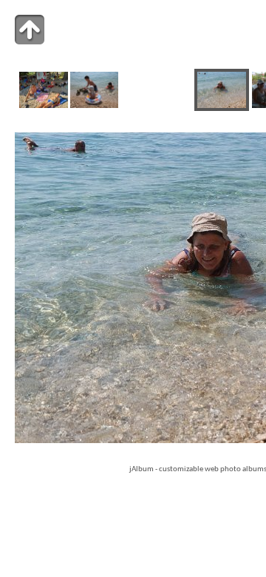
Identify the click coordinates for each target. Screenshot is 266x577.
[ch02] (94, 105)
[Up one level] (29, 29)
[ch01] (43, 105)
